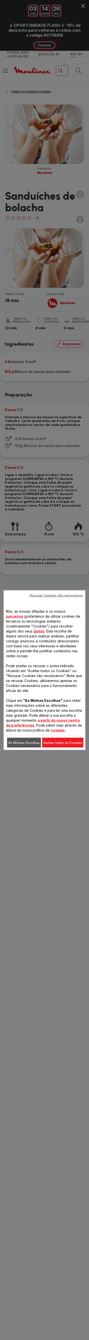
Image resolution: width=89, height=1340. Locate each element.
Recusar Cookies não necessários (56, 595)
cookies (58, 730)
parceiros (14, 616)
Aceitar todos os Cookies (62, 742)
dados (38, 631)
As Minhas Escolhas (24, 742)
